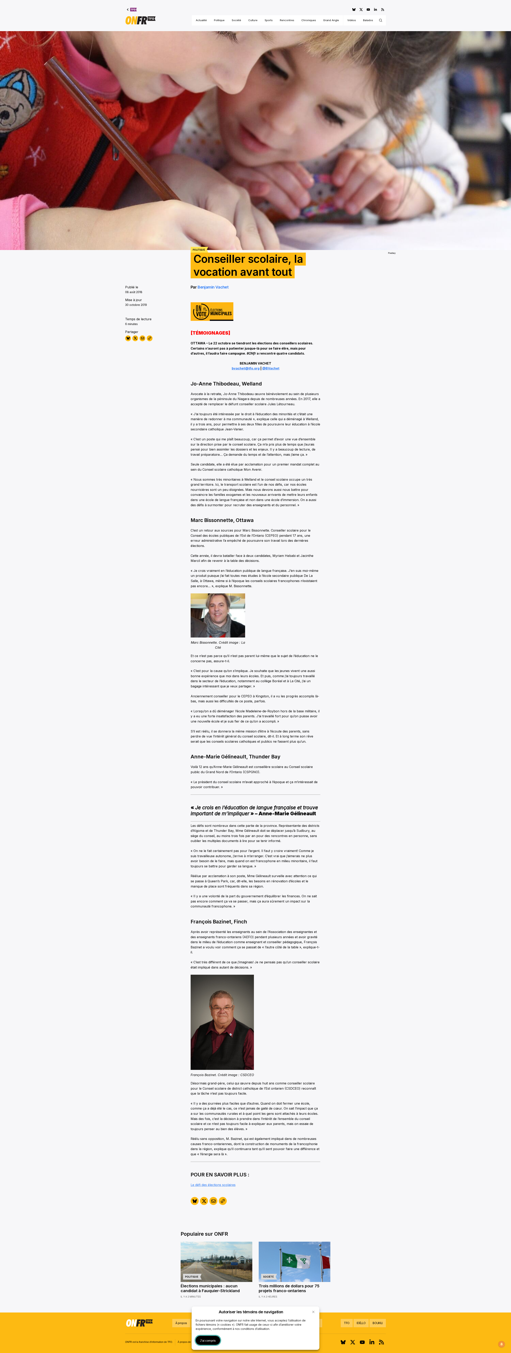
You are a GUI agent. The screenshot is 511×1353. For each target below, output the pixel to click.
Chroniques (308, 20)
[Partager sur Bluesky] (128, 338)
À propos (181, 1323)
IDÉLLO (361, 1323)
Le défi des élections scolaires (213, 1185)
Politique (219, 20)
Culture (252, 20)
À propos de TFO (187, 1342)
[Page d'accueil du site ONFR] (140, 20)
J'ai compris (208, 1340)
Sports (269, 20)
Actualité (201, 20)
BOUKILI (378, 1323)
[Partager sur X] (135, 338)
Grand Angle (331, 20)
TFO (347, 1323)
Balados (368, 20)
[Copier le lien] (150, 338)
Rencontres (287, 20)
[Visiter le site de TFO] (132, 10)
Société (236, 20)
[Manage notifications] (501, 1344)
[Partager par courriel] (142, 338)
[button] (313, 1312)
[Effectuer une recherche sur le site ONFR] (380, 20)
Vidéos (351, 20)
